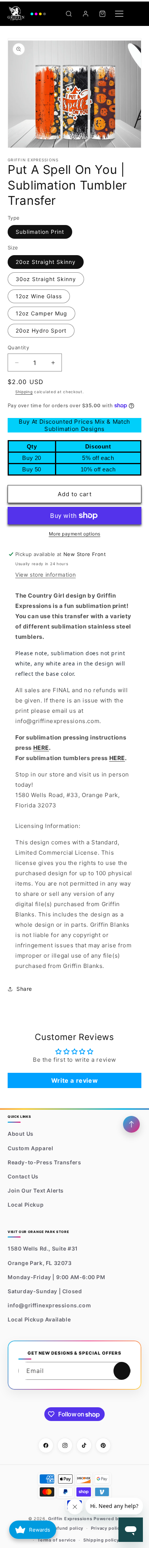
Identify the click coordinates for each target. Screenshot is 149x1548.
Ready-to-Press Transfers (44, 1162)
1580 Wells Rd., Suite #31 (43, 1248)
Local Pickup (26, 1204)
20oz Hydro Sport (41, 330)
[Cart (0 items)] (102, 13)
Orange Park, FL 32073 (40, 1263)
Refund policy (67, 1528)
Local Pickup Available (39, 1319)
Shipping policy (101, 1540)
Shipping (24, 391)
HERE (41, 747)
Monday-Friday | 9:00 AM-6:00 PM (56, 1277)
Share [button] (24, 988)
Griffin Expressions (70, 1518)
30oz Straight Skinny (46, 279)
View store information (45, 574)
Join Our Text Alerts (36, 1190)
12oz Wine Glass (39, 296)
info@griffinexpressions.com (49, 1305)
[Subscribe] (121, 1371)
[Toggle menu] (119, 13)
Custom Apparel (30, 1148)
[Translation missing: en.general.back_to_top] (131, 1124)
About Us (21, 1133)
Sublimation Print (40, 231)
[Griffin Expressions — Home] (27, 13)
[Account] (85, 13)
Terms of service (56, 1540)
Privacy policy (107, 1528)
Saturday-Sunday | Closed (45, 1291)
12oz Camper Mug (41, 313)
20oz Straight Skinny (46, 262)
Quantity (18, 347)
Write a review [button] (74, 1080)
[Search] (68, 13)
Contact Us (23, 1176)
